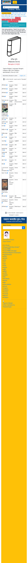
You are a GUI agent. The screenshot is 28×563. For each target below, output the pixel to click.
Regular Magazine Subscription (12, 252)
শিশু (5, 277)
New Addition (7, 284)
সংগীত (5, 273)
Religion (6, 297)
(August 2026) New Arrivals (11, 247)
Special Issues (8, 254)
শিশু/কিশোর (6, 279)
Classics (6, 290)
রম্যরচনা (6, 275)
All (24, 75)
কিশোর (5, 280)
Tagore (6, 288)
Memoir (6, 295)
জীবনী (5, 271)
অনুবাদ (5, 267)
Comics (6, 292)
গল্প (5, 262)
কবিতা (5, 256)
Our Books (6, 245)
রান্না (5, 282)
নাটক (5, 266)
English (21, 75)
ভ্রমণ (5, 264)
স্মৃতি (5, 269)
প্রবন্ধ (5, 260)
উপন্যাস (5, 258)
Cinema (6, 294)
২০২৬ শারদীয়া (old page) (10, 251)
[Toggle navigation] (15, 2)
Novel (5, 286)
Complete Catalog (6, 13)
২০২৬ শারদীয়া (7, 249)
